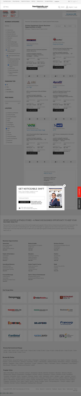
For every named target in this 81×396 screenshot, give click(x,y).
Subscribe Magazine (55, 206)
